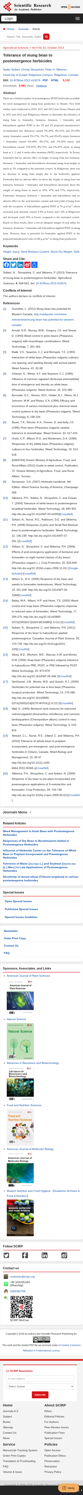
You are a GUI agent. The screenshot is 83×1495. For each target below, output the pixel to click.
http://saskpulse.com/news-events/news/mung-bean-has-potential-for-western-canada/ (43, 320)
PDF (45, 80)
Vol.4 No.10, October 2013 (48, 47)
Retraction (50, 1466)
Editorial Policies (54, 1416)
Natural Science (16, 1019)
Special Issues (53, 1438)
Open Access (52, 1450)
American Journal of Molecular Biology (30, 1149)
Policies (51, 1444)
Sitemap (8, 1427)
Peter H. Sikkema (56, 69)
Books (6, 1421)
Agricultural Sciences (16, 47)
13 (5, 578)
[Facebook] (25, 1255)
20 (5, 773)
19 (5, 735)
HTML (55, 80)
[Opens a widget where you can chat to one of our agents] (68, 1488)
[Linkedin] (44, 1255)
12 (5, 546)
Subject (7, 1416)
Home (10, 28)
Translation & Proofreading (19, 1461)
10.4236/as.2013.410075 (25, 80)
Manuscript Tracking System (20, 1450)
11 (5, 519)
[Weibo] (64, 1255)
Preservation (52, 1461)
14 (5, 600)
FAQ (6, 952)
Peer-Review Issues (56, 1427)
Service (9, 1444)
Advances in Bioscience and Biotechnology (33, 1062)
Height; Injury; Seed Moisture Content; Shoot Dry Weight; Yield (41, 251)
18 (5, 708)
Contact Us (11, 945)
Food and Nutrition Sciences (24, 1105)
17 (5, 681)
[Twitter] (6, 1255)
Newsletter (11, 930)
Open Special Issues (18, 901)
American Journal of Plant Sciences (28, 975)
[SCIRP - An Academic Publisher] (27, 6)
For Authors (51, 1421)
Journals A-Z (10, 1411)
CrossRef (66, 514)
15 (5, 627)
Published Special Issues (21, 909)
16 (5, 654)
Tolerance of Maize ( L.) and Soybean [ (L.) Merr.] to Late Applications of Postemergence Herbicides (39, 867)
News (6, 1438)
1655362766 (17, 1291)
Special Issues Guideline (21, 917)
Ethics (48, 1411)
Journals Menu (16, 812)
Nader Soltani (11, 69)
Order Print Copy (15, 938)
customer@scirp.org (22, 1276)
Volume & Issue (12, 1471)
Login (9, 18)
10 (5, 497)
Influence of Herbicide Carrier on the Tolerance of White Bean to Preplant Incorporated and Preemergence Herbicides (39, 854)
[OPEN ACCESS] (70, 6)
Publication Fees (54, 1432)
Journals (23, 28)
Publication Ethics (55, 1455)
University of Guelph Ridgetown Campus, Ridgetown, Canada (40, 74)
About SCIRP (55, 1405)
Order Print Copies (14, 1455)
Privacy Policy (52, 1471)
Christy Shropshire (32, 69)
